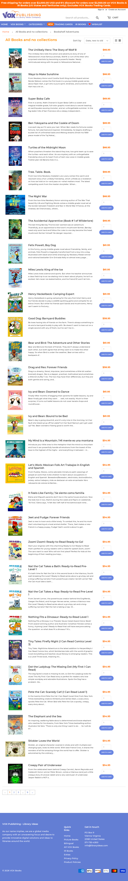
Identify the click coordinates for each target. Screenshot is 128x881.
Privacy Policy (71, 858)
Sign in (101, 9)
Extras (67, 854)
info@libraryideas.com (96, 845)
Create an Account (117, 9)
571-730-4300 (91, 842)
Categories (36, 24)
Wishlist (96, 24)
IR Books (80, 24)
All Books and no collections (31, 31)
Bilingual (69, 843)
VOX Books (17, 24)
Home (4, 24)
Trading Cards (63, 24)
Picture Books (71, 839)
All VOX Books (71, 847)
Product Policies (72, 862)
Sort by (77, 40)
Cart (115, 17)
